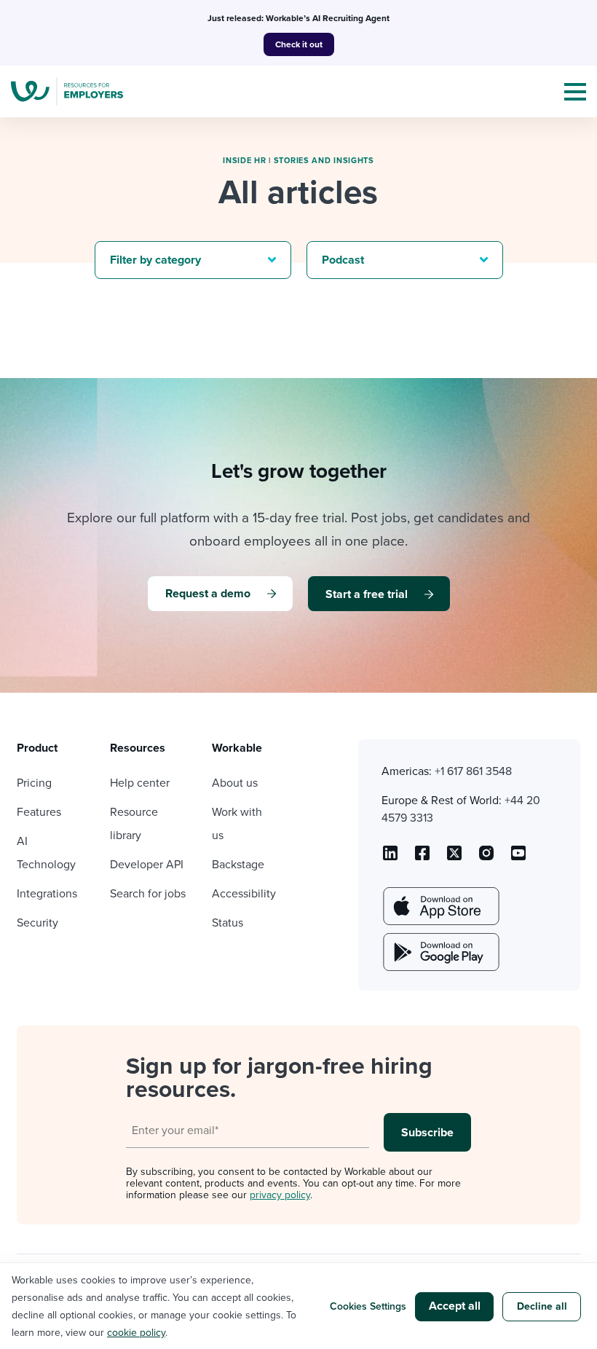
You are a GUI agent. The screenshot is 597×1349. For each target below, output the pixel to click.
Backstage (238, 864)
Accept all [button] (455, 1306)
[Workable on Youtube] (454, 858)
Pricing (34, 783)
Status (227, 923)
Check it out (299, 44)
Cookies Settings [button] (368, 1306)
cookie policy (136, 1332)
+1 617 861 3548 (473, 771)
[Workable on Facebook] (422, 858)
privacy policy (280, 1195)
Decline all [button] (542, 1306)
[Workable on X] (486, 858)
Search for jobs (148, 893)
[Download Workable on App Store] (439, 906)
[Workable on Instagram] (518, 858)
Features (39, 812)
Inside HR (244, 160)
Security (37, 923)
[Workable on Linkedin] (390, 858)
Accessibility (244, 893)
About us (235, 783)
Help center (140, 783)
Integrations (47, 893)
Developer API (146, 864)
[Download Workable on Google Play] (439, 952)
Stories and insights (324, 160)
